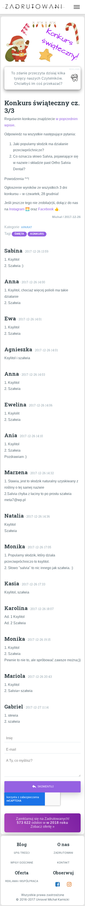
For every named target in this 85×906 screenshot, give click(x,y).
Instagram (16, 209)
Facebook (46, 209)
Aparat (26, 227)
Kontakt (63, 862)
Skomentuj (43, 786)
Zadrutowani (63, 852)
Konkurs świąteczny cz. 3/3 (42, 107)
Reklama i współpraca (21, 881)
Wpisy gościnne (21, 862)
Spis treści (22, 852)
